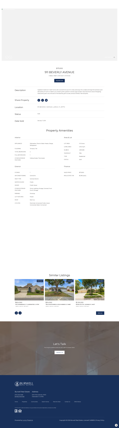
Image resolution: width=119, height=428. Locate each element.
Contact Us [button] (59, 352)
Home (16, 401)
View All (100, 313)
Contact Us (67, 401)
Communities (34, 401)
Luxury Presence (28, 420)
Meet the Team (57, 401)
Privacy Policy (100, 420)
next (10, 57)
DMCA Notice (77, 401)
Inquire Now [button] (59, 80)
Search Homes (45, 401)
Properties (24, 401)
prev (6, 57)
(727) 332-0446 (19, 394)
